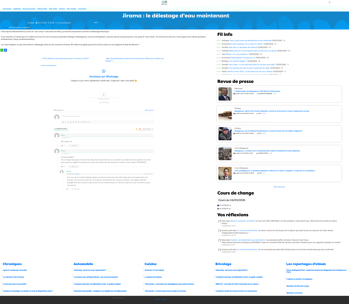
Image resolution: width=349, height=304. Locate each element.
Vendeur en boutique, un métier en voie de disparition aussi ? (28, 291)
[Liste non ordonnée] (76, 122)
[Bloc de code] (81, 122)
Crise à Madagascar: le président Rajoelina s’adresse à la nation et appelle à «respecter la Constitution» (274, 171)
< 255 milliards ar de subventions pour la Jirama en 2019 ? (65, 58)
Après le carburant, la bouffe (242, 221)
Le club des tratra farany (247, 230)
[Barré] (71, 122)
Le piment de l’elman (153, 277)
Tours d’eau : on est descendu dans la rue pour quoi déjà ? (252, 64)
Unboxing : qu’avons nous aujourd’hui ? (90, 270)
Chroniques (7, 9)
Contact (62, 9)
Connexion (82, 9)
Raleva (78, 174)
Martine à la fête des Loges (298, 286)
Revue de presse (29, 9)
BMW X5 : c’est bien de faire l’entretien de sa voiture (237, 284)
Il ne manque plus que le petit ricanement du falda (248, 68)
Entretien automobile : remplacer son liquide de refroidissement (100, 291)
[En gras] (63, 122)
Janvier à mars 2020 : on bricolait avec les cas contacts (250, 71)
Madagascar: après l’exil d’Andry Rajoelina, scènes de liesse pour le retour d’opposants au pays (271, 111)
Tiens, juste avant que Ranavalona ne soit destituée (250, 40)
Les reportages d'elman (306, 264)
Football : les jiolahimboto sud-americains (248, 240)
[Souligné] (68, 122)
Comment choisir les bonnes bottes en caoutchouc (236, 291)
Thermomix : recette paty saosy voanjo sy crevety (165, 291)
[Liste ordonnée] (73, 122)
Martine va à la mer (295, 293)
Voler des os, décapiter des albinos (242, 47)
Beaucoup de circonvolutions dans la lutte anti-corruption (253, 51)
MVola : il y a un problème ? (237, 54)
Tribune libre (42, 9)
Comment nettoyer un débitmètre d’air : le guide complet (97, 284)
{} (86, 122)
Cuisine (151, 264)
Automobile (83, 264)
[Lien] (83, 122)
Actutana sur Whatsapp (103, 76)
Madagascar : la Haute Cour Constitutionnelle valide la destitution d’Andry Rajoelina (267, 151)
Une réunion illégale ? (238, 61)
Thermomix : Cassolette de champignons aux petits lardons (169, 284)
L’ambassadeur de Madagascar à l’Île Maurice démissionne (257, 91)
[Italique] (65, 122)
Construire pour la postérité (14, 284)
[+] (88, 122)
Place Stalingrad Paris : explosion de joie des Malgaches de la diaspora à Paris (316, 271)
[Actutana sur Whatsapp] (104, 71)
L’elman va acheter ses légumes (299, 279)
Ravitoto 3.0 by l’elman (154, 270)
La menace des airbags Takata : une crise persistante (96, 277)
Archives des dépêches (48, 65)
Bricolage (223, 264)
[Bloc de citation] (78, 122)
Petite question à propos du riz (242, 58)
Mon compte (71, 9)
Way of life (53, 9)
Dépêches (17, 9)
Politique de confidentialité (160, 299)
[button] (279, 187)
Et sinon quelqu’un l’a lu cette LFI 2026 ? (246, 44)
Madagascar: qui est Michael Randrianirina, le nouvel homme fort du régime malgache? (268, 131)
